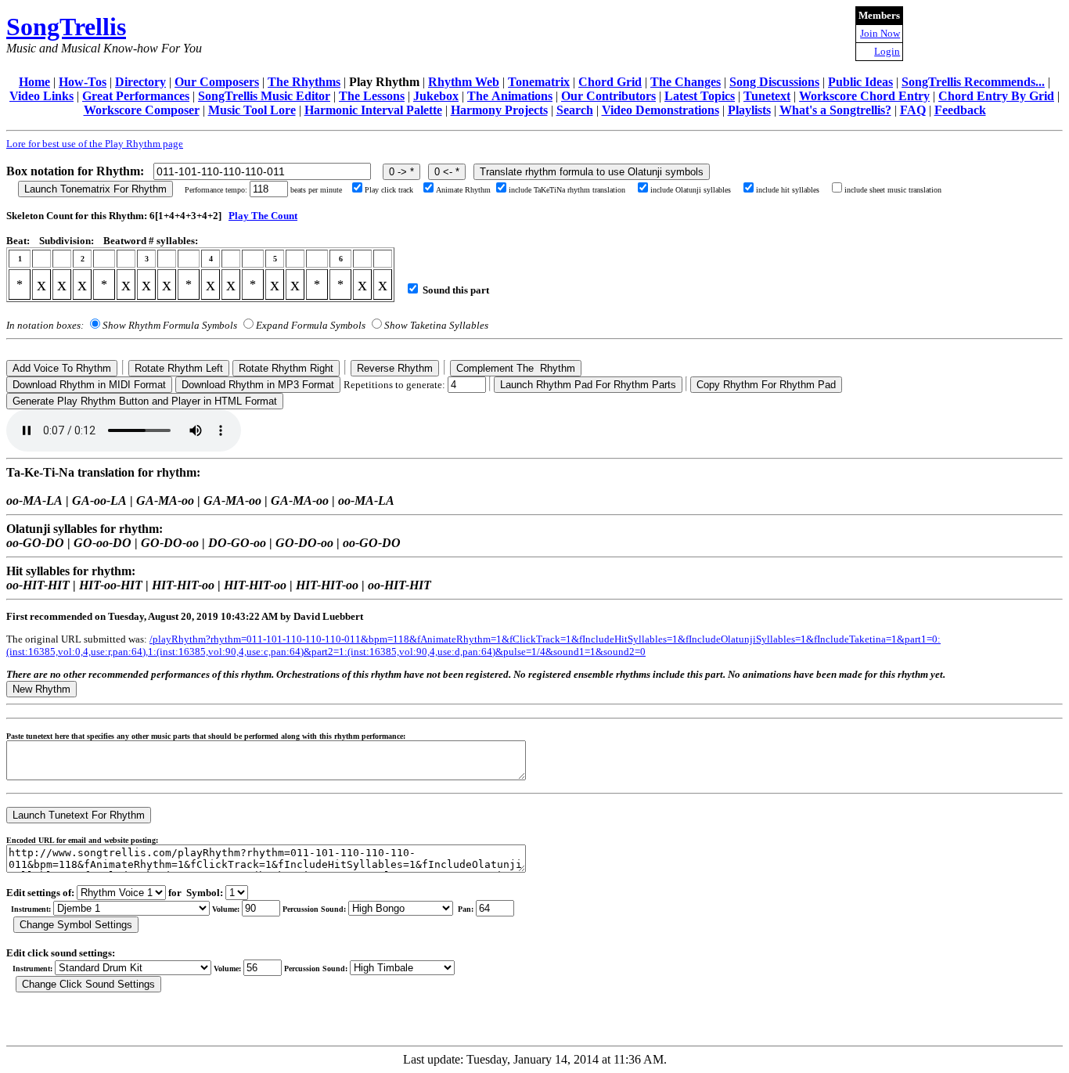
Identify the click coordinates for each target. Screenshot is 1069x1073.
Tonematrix (539, 81)
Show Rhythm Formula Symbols (170, 325)
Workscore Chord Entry (864, 96)
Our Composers (217, 81)
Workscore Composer (142, 110)
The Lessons (372, 96)
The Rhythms (304, 81)
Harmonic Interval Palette (373, 110)
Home (34, 81)
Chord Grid (610, 81)
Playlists (749, 110)
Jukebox (436, 96)
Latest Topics (699, 96)
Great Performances (135, 96)
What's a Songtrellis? (835, 110)
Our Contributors (608, 96)
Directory (140, 81)
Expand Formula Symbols (310, 325)
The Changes (685, 81)
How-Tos (82, 81)
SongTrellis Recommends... (973, 81)
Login (887, 51)
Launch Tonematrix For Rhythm (95, 189)
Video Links (41, 96)
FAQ (913, 110)
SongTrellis (66, 27)
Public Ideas (860, 81)
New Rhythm (41, 689)
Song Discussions (774, 81)
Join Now (880, 33)
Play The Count (263, 215)
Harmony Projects (499, 110)
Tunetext (766, 96)
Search (574, 110)
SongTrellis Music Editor (264, 96)
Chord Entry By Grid (996, 96)
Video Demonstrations (660, 110)
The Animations (509, 96)
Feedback (960, 110)
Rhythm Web (463, 81)
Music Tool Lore (252, 110)
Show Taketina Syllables (436, 325)
